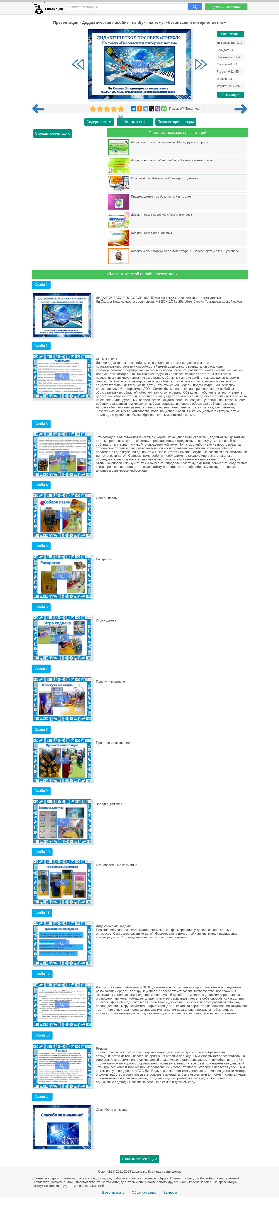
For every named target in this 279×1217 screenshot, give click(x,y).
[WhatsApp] (164, 108)
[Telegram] (145, 108)
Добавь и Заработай (226, 7)
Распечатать (230, 34)
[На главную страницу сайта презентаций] (49, 9)
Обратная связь (144, 1192)
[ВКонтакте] (133, 108)
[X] (151, 108)
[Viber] (157, 108)
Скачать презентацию (52, 133)
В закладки (230, 95)
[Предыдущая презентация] (39, 108)
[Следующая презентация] (241, 108)
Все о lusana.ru (113, 1192)
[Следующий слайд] (201, 64)
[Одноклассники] (139, 108)
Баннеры (170, 1192)
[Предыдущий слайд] (78, 64)
